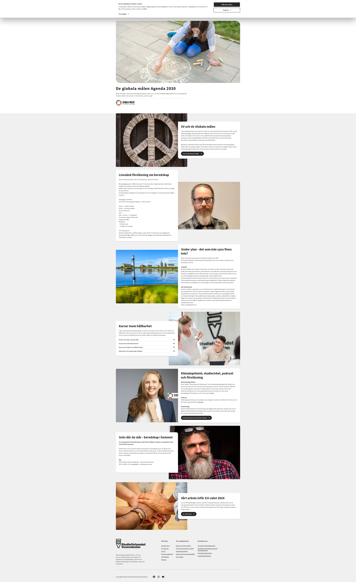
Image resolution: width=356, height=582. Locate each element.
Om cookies (179, 557)
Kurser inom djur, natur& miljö (129, 340)
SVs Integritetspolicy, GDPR (185, 548)
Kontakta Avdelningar (205, 553)
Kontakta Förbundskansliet (206, 546)
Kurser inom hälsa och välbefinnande (131, 347)
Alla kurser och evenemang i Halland (130, 351)
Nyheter (163, 560)
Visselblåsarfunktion (204, 556)
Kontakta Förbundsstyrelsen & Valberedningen (207, 549)
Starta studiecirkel (167, 554)
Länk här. (201, 402)
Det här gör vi (165, 546)
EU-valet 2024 (187, 514)
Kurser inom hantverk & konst (128, 343)
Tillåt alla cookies (226, 4)
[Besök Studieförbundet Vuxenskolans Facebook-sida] (154, 577)
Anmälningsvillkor (182, 551)
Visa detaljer (122, 14)
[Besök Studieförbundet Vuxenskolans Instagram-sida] (158, 577)
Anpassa (226, 10)
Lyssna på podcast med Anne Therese (195, 418)
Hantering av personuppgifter (185, 554)
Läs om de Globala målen (191, 154)
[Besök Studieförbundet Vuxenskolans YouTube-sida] (163, 577)
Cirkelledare (165, 557)
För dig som (165, 548)
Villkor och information (183, 546)
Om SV (163, 551)
